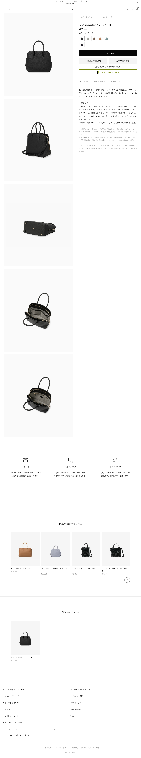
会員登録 (103, 67)
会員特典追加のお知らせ (80, 690)
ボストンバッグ (107, 17)
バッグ (97, 17)
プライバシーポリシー (14, 735)
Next (127, 580)
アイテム (89, 17)
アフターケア (75, 703)
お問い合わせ (75, 709)
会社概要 (48, 748)
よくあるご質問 (76, 696)
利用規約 (75, 748)
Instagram (74, 716)
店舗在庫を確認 (122, 61)
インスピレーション (11, 716)
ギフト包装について (11, 703)
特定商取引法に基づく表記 (90, 748)
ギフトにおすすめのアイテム (14, 690)
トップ (81, 17)
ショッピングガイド (11, 696)
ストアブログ (8, 709)
